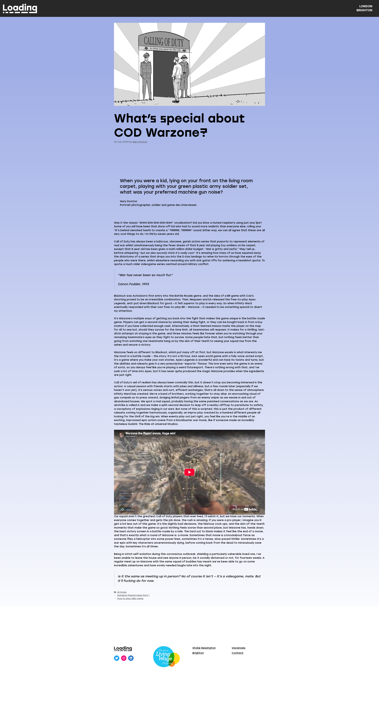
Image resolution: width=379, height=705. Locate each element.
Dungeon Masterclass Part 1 (133, 595)
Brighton (364, 10)
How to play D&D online (130, 598)
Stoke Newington (204, 647)
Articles (122, 592)
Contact (237, 652)
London (365, 6)
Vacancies (238, 647)
